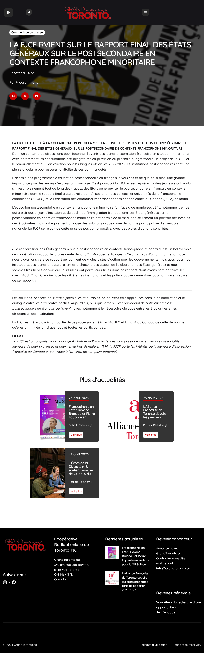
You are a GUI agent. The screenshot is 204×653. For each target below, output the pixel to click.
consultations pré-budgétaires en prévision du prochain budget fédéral (99, 159)
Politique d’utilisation (153, 645)
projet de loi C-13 (172, 159)
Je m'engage (165, 612)
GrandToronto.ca (67, 560)
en (8, 12)
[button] (29, 12)
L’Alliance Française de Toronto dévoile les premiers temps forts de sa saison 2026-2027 (156, 415)
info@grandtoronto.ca (173, 568)
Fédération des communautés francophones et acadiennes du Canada (108, 199)
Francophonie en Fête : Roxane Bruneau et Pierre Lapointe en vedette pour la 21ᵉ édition (82, 415)
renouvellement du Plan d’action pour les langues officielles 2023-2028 (70, 164)
